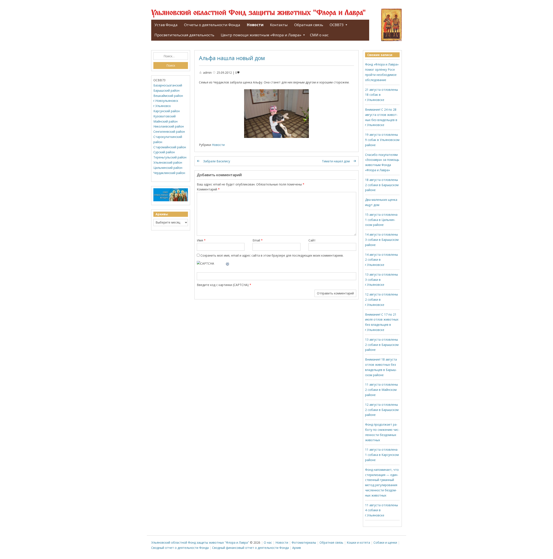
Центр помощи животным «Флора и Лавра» (261, 34)
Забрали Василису (216, 161)
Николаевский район (168, 126)
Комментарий (208, 189)
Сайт (312, 240)
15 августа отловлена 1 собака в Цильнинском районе (381, 219)
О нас (268, 542)
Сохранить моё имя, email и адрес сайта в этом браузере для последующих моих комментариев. (271, 255)
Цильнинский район (167, 168)
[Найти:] (170, 56)
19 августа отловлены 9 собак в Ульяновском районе (382, 140)
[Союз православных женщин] (170, 200)
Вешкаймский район (168, 96)
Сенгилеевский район (169, 131)
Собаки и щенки (385, 542)
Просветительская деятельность (184, 34)
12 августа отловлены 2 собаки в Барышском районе (382, 409)
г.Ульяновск (162, 106)
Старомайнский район (169, 147)
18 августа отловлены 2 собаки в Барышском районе (382, 185)
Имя (201, 240)
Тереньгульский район (169, 157)
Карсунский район (166, 111)
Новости (255, 24)
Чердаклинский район (169, 173)
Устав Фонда (166, 24)
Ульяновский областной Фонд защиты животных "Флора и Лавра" (258, 13)
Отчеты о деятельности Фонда (212, 24)
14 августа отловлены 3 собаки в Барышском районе (382, 239)
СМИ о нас (319, 34)
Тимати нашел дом (336, 161)
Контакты (279, 24)
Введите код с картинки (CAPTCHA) (223, 285)
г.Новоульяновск (165, 101)
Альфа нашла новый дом (232, 58)
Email (258, 240)
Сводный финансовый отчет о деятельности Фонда (250, 548)
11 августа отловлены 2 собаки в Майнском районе (381, 389)
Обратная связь (308, 24)
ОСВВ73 (337, 24)
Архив (296, 548)
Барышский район (166, 90)
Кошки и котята (358, 542)
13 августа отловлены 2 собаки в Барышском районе (382, 344)
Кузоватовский (164, 116)
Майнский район (165, 121)
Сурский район (164, 152)
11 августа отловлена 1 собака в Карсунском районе (382, 454)
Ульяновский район (167, 162)
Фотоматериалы (304, 542)
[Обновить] (227, 263)
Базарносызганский (167, 85)
